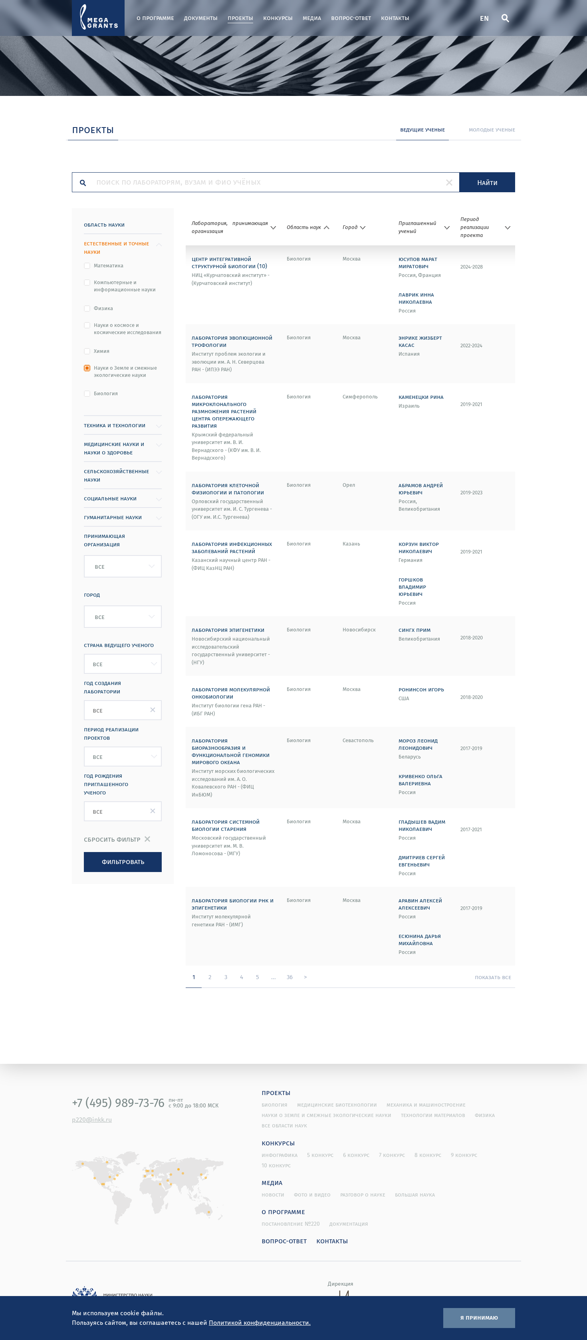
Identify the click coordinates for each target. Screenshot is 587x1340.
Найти (487, 182)
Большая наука (415, 1195)
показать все (493, 976)
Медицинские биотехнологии (337, 1105)
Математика (108, 265)
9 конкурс (464, 1155)
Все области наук (284, 1125)
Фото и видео (312, 1195)
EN (484, 17)
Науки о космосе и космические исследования (127, 329)
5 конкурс (320, 1155)
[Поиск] (505, 18)
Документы (201, 18)
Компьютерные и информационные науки (125, 286)
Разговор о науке (362, 1195)
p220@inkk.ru (92, 1119)
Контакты (395, 18)
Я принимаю (479, 1317)
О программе (155, 18)
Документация (348, 1224)
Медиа (312, 18)
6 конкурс (356, 1155)
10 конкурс (276, 1165)
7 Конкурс (392, 1155)
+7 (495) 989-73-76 (118, 1102)
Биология (106, 393)
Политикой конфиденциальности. (260, 1322)
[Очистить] (449, 182)
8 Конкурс (427, 1155)
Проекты (240, 18)
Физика (103, 308)
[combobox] (123, 566)
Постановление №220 (291, 1224)
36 (290, 976)
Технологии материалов (433, 1115)
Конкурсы (278, 18)
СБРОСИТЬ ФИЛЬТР (112, 839)
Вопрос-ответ (351, 18)
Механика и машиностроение (426, 1105)
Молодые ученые (492, 129)
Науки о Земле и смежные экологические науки (125, 371)
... (273, 976)
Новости (273, 1195)
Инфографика (279, 1155)
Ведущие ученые (422, 129)
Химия (101, 351)
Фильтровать (123, 861)
